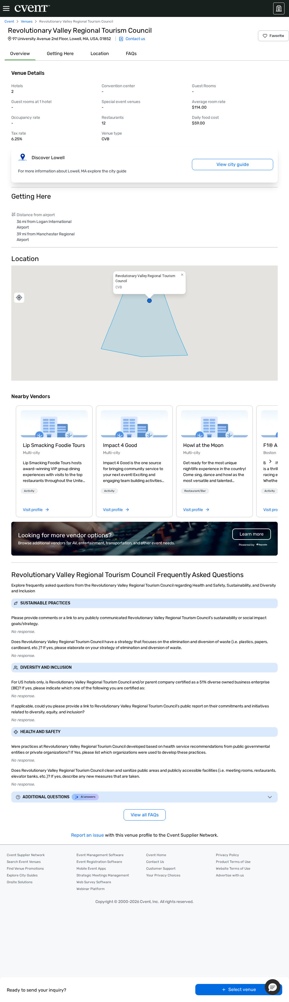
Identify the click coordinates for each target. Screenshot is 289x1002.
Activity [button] (29, 491)
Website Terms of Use (233, 869)
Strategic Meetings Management (102, 875)
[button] (144, 323)
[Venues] (278, 8)
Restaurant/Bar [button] (195, 491)
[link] (54, 423)
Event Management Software (100, 855)
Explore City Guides (22, 875)
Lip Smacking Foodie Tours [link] (54, 445)
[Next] (270, 461)
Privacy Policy (227, 855)
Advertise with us (230, 875)
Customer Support (161, 869)
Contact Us (155, 862)
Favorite (277, 36)
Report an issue (87, 835)
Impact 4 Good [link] (120, 445)
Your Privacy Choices (163, 875)
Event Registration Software (99, 862)
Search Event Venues (24, 862)
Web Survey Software (93, 882)
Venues (26, 21)
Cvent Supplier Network (26, 855)
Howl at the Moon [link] (203, 445)
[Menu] (6, 8)
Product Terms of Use (233, 862)
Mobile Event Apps (91, 869)
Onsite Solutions (19, 882)
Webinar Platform (90, 889)
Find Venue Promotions (25, 869)
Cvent (9, 21)
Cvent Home (156, 855)
